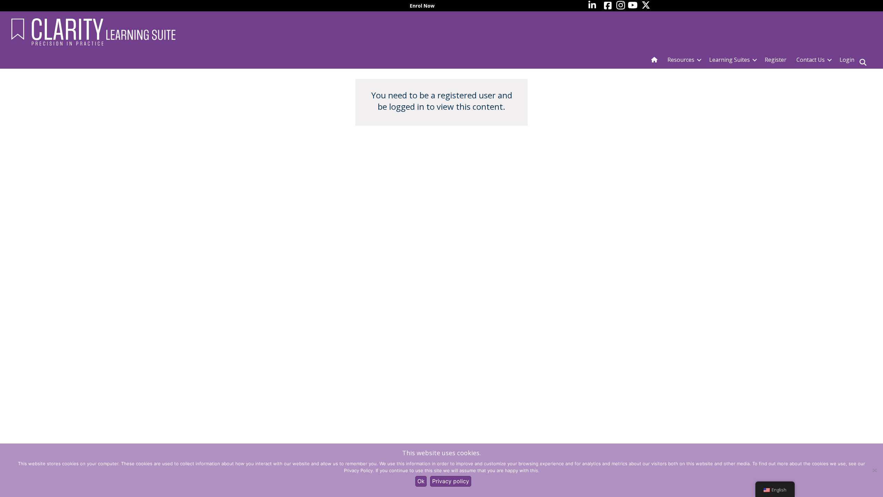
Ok (421, 481)
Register (775, 60)
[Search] (863, 62)
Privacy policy (450, 481)
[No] (874, 470)
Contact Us (810, 60)
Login (847, 60)
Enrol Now (422, 5)
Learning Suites (729, 60)
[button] (699, 59)
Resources (680, 60)
